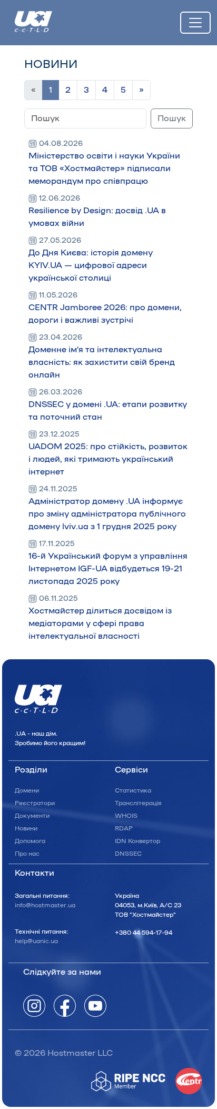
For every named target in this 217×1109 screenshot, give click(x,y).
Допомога (30, 841)
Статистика (133, 790)
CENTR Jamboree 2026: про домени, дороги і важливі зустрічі (105, 308)
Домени (27, 790)
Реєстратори (35, 803)
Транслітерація (138, 803)
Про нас (27, 853)
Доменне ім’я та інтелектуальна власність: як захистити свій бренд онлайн (101, 356)
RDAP (124, 828)
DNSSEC (128, 853)
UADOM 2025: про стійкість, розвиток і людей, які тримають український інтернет (108, 453)
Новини (26, 828)
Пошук (171, 118)
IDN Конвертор (137, 841)
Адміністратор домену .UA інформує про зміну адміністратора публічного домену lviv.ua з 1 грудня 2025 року (107, 508)
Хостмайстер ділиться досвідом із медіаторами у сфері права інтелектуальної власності (100, 617)
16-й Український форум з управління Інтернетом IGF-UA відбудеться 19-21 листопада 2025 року (108, 563)
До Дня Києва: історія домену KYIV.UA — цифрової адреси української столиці (90, 259)
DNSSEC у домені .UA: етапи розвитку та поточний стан (107, 405)
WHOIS (126, 816)
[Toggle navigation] (195, 23)
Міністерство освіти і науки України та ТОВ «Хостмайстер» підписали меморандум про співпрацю (104, 162)
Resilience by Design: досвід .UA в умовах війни (97, 211)
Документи (32, 816)
